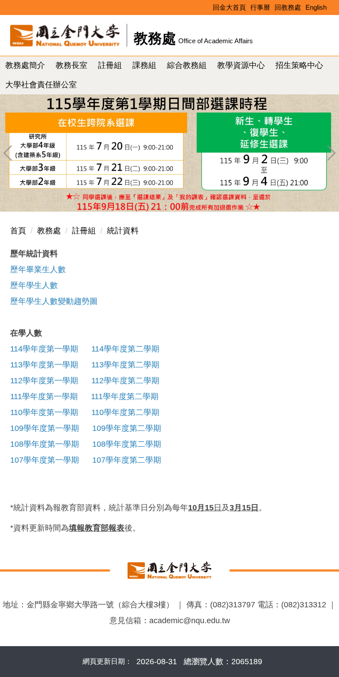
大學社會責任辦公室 (41, 84)
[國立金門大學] (170, 569)
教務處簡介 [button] (25, 65)
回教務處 (288, 7)
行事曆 (260, 7)
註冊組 (84, 230)
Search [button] (322, 31)
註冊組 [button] (110, 65)
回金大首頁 (229, 7)
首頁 (18, 230)
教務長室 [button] (71, 65)
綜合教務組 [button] (187, 65)
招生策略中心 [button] (299, 65)
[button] (11, 153)
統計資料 (123, 230)
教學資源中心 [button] (241, 65)
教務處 (49, 230)
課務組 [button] (144, 65)
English (316, 7)
